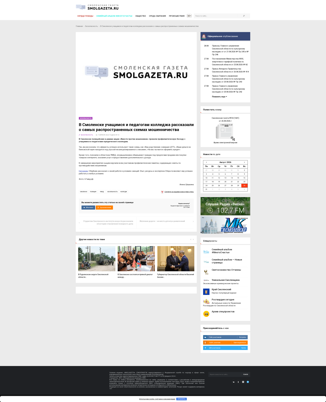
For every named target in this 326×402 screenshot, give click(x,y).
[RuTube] (243, 382)
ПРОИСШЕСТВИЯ (177, 16)
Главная (79, 26)
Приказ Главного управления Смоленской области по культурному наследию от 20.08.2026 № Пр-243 (228, 79)
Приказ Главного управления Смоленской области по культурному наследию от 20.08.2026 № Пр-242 (228, 89)
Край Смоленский (221, 289)
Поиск (245, 374)
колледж (123, 191)
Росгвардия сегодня (223, 299)
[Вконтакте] (234, 382)
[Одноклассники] (238, 382)
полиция (93, 191)
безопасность (112, 191)
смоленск (83, 191)
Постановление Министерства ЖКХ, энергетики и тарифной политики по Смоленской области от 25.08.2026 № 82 (230, 62)
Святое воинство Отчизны (226, 269)
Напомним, (83, 171)
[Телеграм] (248, 382)
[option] (97, 263)
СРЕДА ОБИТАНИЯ (157, 16)
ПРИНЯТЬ (182, 399)
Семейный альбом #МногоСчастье (114, 16)
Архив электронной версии (225, 142)
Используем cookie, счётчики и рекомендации (157, 399)
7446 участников (227, 337)
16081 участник (227, 342)
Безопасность (91, 26)
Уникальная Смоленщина (226, 280)
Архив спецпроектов (223, 311)
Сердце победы (85, 16)
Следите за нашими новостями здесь (179, 192)
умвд (102, 191)
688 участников (227, 348)
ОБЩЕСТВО (140, 16)
